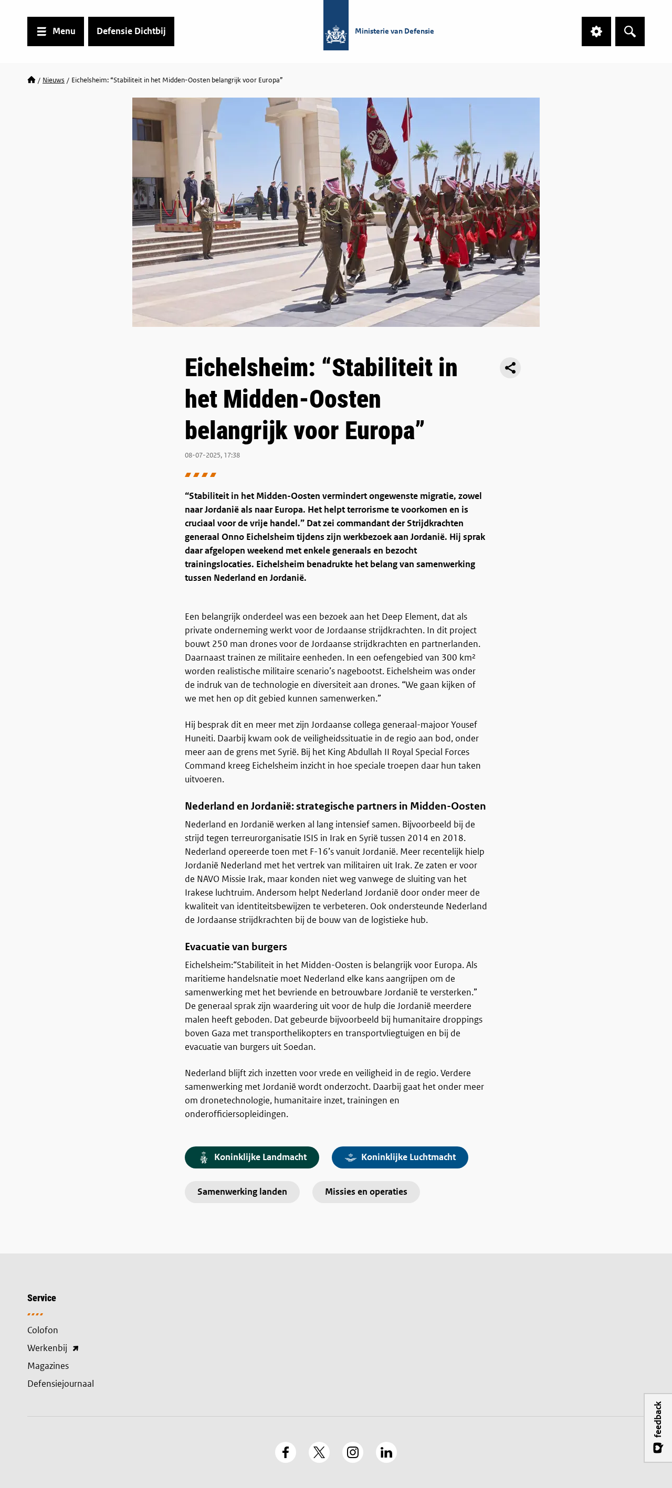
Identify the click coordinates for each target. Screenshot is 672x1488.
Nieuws (54, 80)
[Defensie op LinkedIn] (386, 1452)
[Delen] (510, 367)
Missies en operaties (366, 1191)
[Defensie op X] (319, 1452)
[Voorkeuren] (596, 31)
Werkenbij (99, 1349)
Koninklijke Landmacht (260, 1157)
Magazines (48, 1366)
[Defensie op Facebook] (285, 1452)
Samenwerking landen (242, 1191)
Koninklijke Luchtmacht (408, 1157)
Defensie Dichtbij (131, 31)
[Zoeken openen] (630, 31)
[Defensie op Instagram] (352, 1452)
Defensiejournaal (60, 1383)
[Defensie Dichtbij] (31, 80)
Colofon (42, 1330)
